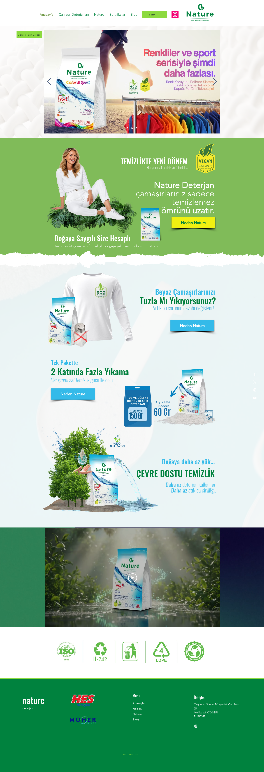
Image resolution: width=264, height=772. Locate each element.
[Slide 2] (136, 127)
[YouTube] (255, 398)
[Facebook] (255, 374)
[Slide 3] (128, 128)
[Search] (176, 10)
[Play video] (132, 577)
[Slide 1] (132, 127)
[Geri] (49, 81)
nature (33, 700)
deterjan (27, 708)
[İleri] (215, 81)
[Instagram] (175, 14)
